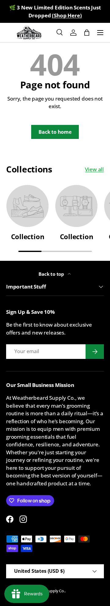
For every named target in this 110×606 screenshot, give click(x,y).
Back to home (55, 132)
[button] (87, 32)
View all (94, 169)
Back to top (51, 274)
